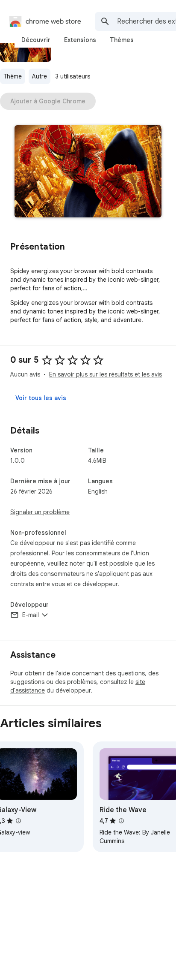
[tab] (36, 40)
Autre (39, 76)
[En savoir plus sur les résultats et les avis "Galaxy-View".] (18, 820)
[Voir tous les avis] (40, 398)
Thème (12, 76)
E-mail (30, 615)
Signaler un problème (40, 512)
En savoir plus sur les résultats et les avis (105, 374)
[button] (88, 172)
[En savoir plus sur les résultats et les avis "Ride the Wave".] (121, 820)
